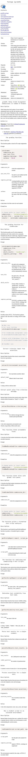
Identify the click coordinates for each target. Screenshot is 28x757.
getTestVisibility (5, 29)
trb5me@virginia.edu (19, 124)
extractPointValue (5, 20)
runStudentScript (5, 34)
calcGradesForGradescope (7, 16)
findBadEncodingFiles (6, 22)
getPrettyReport (4, 25)
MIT (12, 67)
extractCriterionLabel (6, 18)
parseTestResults (5, 30)
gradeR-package (5, 13)
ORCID (3, 126)
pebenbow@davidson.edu (17, 131)
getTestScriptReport (5, 27)
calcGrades (3, 15)
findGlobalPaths (5, 23)
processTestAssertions (6, 32)
